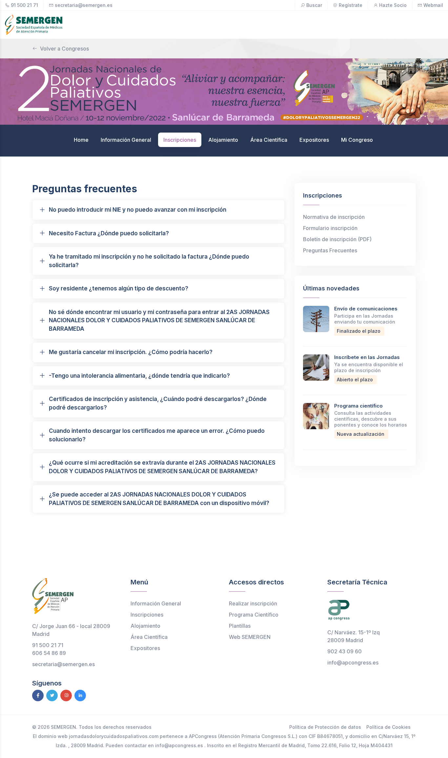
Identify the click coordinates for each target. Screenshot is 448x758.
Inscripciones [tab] (179, 140)
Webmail (433, 5)
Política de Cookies (388, 727)
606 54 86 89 (49, 653)
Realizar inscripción (253, 603)
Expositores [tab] (314, 140)
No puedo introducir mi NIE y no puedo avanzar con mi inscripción (137, 209)
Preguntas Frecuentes (330, 250)
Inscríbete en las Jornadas (367, 357)
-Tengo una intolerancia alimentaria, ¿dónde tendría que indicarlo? (139, 375)
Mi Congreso (357, 140)
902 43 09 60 (344, 651)
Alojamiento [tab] (223, 140)
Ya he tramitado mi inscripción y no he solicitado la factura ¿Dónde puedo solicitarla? (149, 260)
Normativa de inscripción (334, 217)
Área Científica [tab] (268, 140)
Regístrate (350, 5)
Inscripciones (147, 614)
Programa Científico (253, 614)
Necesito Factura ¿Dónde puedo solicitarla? (109, 233)
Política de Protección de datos (325, 727)
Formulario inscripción (330, 228)
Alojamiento (145, 625)
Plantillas (240, 625)
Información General (156, 603)
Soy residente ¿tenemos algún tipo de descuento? (118, 288)
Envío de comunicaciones (365, 308)
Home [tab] (81, 140)
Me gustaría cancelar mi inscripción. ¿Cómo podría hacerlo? (131, 352)
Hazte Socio (393, 5)
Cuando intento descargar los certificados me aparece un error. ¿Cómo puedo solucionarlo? (157, 435)
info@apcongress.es (352, 662)
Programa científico (358, 406)
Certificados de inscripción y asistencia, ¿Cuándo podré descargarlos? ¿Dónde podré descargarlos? (158, 403)
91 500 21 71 (24, 5)
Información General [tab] (126, 140)
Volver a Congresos (64, 48)
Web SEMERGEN (250, 637)
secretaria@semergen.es (83, 5)
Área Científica (149, 637)
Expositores (145, 648)
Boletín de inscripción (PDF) (337, 239)
